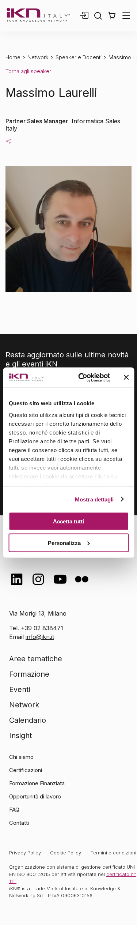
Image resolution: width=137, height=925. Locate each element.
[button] (111, 16)
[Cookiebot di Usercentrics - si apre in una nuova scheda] (81, 377)
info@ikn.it (40, 636)
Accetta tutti (68, 521)
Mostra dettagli (94, 499)
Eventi (19, 689)
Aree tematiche (35, 658)
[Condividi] (8, 141)
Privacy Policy (25, 853)
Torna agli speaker (28, 71)
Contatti (19, 822)
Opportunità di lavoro (35, 796)
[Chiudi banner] (126, 377)
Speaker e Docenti (79, 57)
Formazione (29, 674)
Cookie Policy (65, 853)
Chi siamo (21, 756)
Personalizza (64, 542)
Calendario (27, 720)
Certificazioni (25, 770)
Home (12, 57)
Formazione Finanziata (37, 783)
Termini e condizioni (113, 853)
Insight (20, 735)
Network (38, 57)
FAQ (14, 809)
